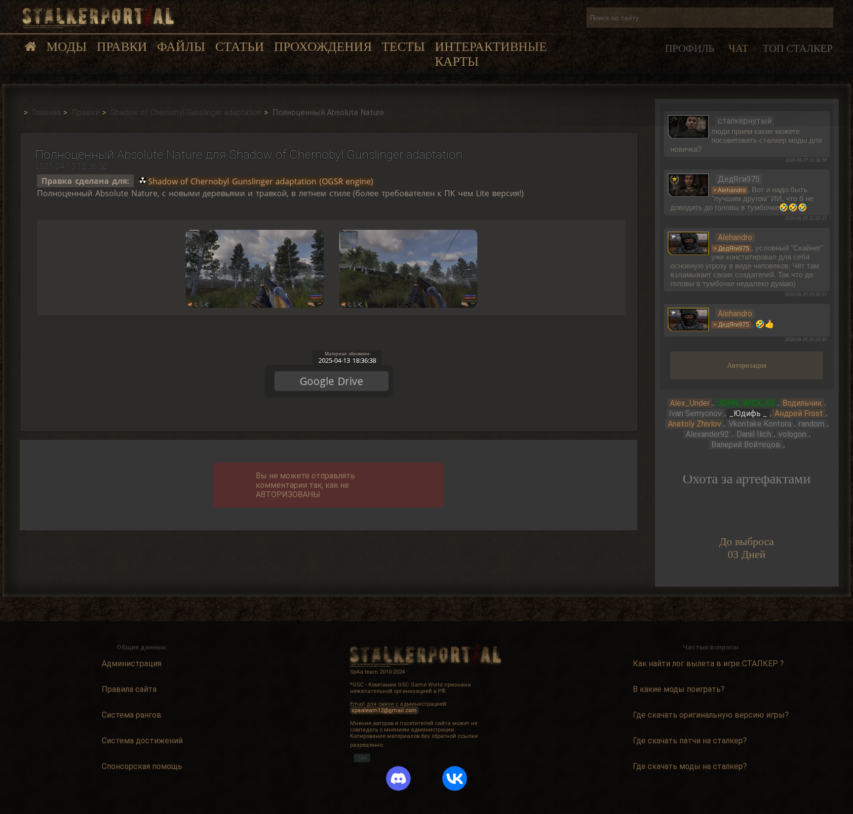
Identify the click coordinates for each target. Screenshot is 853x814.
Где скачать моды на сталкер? (690, 766)
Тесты (403, 47)
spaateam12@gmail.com (384, 710)
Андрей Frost (799, 413)
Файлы (181, 47)
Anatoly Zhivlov (694, 423)
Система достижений (142, 740)
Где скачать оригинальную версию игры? (711, 715)
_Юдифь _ (748, 413)
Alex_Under (690, 403)
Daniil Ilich (754, 434)
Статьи (239, 47)
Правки (122, 47)
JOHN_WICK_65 (746, 403)
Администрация (131, 663)
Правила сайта (129, 689)
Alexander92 (707, 434)
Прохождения (323, 47)
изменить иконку (688, 126)
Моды (66, 47)
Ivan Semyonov (695, 413)
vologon (792, 434)
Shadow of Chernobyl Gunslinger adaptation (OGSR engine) (261, 180)
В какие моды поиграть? (679, 689)
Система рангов (131, 715)
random (811, 423)
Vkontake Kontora (760, 423)
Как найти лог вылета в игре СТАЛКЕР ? (708, 663)
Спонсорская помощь (142, 766)
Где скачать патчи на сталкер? (690, 740)
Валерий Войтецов (745, 444)
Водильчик (802, 403)
